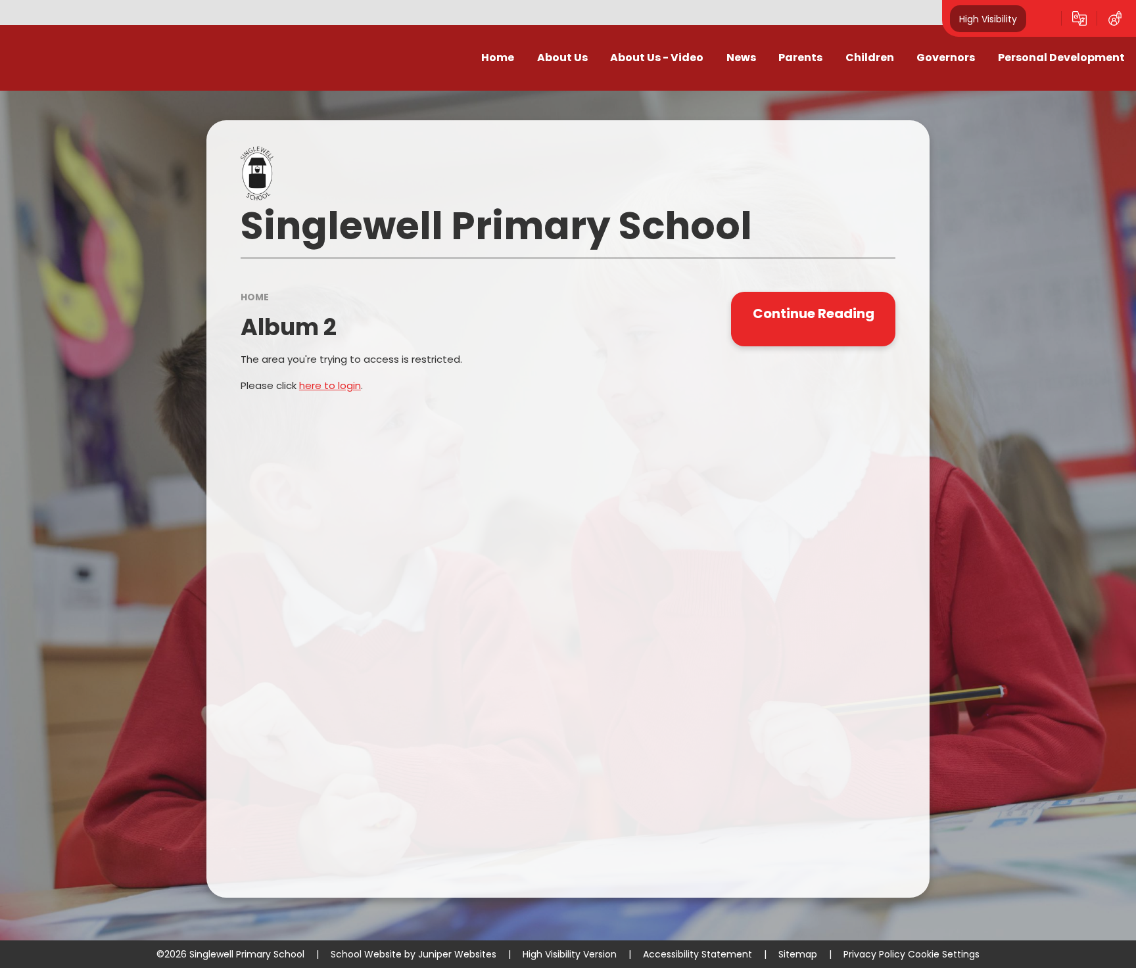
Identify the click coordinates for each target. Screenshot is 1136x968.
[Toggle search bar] (1044, 18)
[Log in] (1115, 18)
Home (255, 297)
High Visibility (988, 18)
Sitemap (797, 954)
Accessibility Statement (697, 954)
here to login (330, 385)
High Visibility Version (570, 954)
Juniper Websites (457, 954)
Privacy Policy (874, 954)
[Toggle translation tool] (1079, 18)
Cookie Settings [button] (944, 954)
